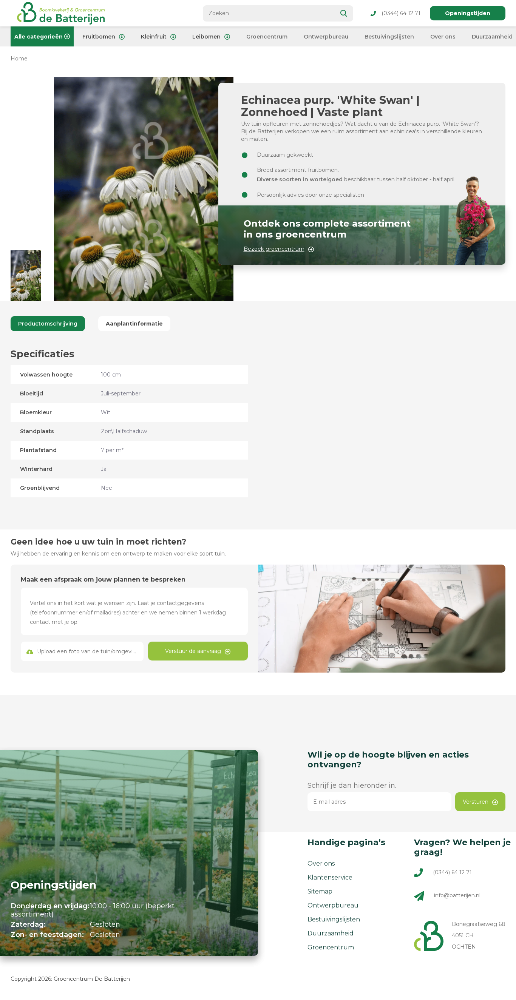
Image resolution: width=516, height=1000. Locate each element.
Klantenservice (329, 877)
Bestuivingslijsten (389, 36)
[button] (26, 275)
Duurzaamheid (492, 36)
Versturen (475, 801)
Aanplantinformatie (134, 323)
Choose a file (82, 651)
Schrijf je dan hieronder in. (351, 785)
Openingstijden (467, 13)
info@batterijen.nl (457, 895)
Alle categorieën (38, 36)
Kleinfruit (154, 36)
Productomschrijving (47, 323)
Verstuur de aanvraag (193, 651)
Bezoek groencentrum (274, 248)
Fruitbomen (98, 36)
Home (19, 58)
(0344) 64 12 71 (401, 13)
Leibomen (206, 36)
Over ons (443, 36)
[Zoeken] (344, 13)
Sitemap (319, 891)
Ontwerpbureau (326, 36)
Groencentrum (266, 36)
